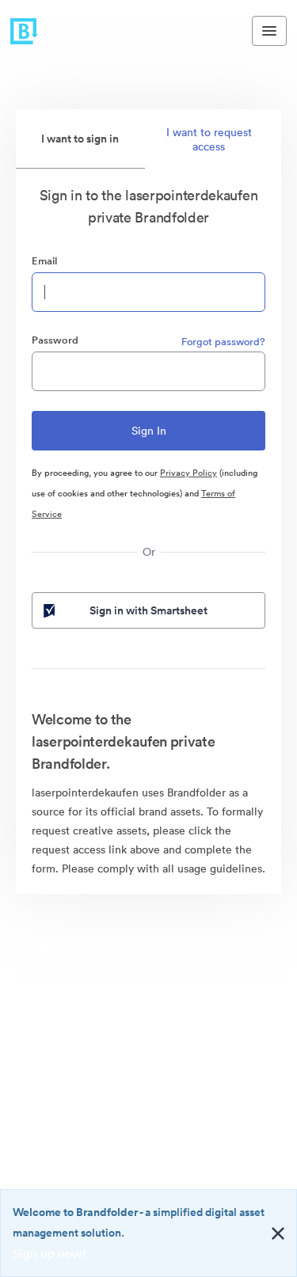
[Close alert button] (278, 1233)
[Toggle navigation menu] (269, 31)
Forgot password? (223, 341)
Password (55, 340)
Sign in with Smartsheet (148, 610)
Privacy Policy (188, 472)
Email (44, 261)
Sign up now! (49, 1253)
